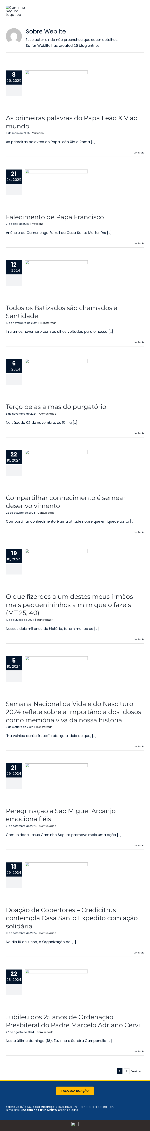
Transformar (48, 323)
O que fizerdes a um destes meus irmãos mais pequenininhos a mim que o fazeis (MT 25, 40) (69, 605)
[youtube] (143, 1105)
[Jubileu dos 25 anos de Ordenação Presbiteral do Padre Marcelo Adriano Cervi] (56, 989)
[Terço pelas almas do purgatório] (56, 379)
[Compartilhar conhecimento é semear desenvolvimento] (56, 470)
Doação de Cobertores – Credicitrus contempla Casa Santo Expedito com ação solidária (72, 918)
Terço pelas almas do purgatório (56, 406)
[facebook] (130, 1105)
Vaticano (38, 133)
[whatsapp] (143, 1112)
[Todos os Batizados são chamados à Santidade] (56, 280)
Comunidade (47, 414)
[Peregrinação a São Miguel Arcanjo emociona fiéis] (56, 783)
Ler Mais (139, 152)
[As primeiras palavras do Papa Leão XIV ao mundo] (56, 90)
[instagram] (137, 1105)
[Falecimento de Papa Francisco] (56, 189)
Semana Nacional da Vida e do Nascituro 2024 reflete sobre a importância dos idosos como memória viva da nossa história (73, 712)
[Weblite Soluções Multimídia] (75, 1123)
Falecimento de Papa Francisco (55, 217)
